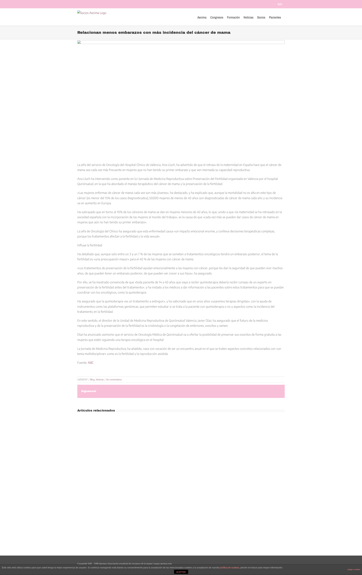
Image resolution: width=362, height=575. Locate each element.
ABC (91, 363)
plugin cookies (354, 569)
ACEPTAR (181, 572)
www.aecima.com (163, 563)
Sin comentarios (114, 379)
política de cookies (229, 567)
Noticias (100, 379)
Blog (92, 379)
